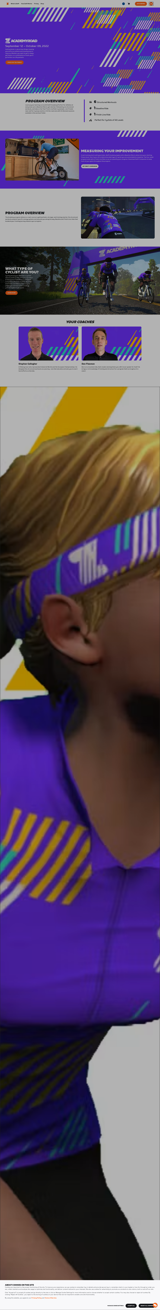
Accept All (131, 1305)
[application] (155, 1305)
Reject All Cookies (147, 1305)
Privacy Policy (37, 1298)
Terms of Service (50, 1298)
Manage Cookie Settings (116, 1305)
